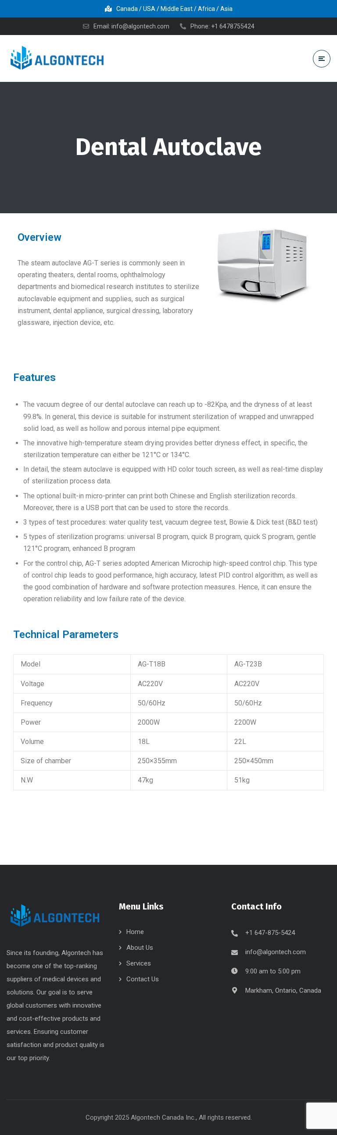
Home (135, 932)
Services (138, 963)
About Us (139, 948)
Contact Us (142, 979)
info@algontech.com (275, 952)
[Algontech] (57, 58)
